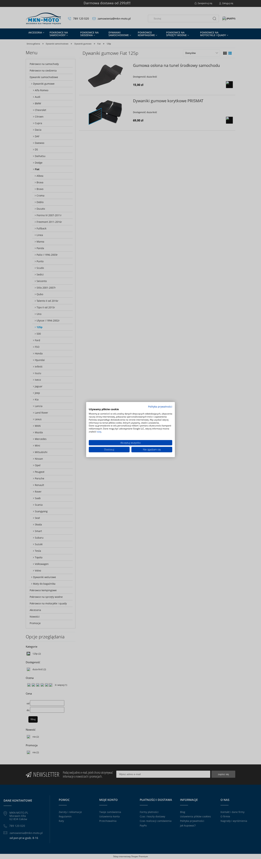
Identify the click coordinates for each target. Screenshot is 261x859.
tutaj (99, 431)
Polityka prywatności (160, 406)
